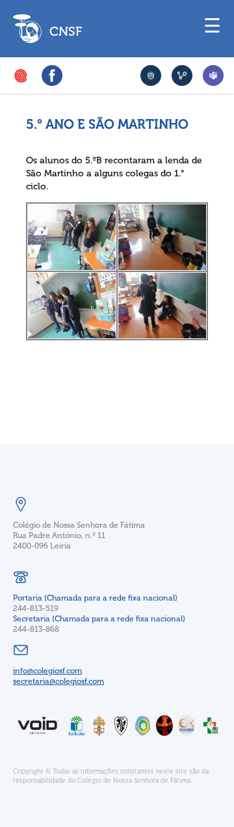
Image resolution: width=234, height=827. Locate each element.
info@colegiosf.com (47, 670)
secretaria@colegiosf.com (58, 681)
